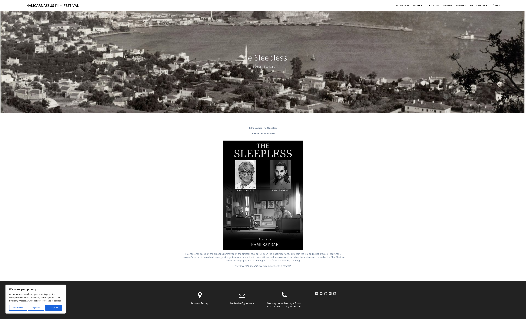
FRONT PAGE (402, 5)
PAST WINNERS (477, 5)
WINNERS (461, 5)
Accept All (53, 307)
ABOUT (416, 5)
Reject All (36, 307)
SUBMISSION (433, 5)
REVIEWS (447, 5)
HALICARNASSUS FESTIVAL (52, 5)
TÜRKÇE (495, 5)
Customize (18, 307)
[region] (35, 299)
